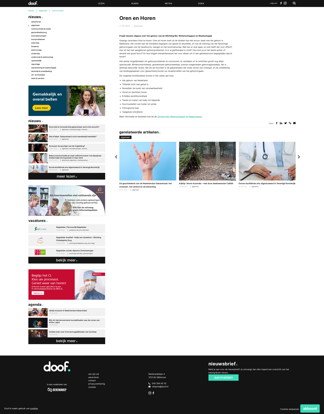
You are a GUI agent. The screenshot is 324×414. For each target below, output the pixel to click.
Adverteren (93, 377)
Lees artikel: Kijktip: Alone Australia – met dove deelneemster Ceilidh (207, 165)
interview (35, 43)
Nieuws (34, 17)
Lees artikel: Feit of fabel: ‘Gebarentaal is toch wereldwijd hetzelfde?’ (66, 138)
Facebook (281, 3)
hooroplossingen (38, 36)
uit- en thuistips (38, 75)
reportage (35, 64)
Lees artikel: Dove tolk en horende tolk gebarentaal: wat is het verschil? (66, 128)
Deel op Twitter (285, 123)
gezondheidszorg (39, 32)
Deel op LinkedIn (281, 123)
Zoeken (294, 3)
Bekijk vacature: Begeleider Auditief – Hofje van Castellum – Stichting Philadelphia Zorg (66, 240)
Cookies (92, 387)
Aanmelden (223, 377)
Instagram (285, 3)
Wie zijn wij (93, 374)
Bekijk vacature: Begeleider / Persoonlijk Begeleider (66, 228)
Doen (201, 3)
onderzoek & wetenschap (42, 57)
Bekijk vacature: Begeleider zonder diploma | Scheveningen (66, 252)
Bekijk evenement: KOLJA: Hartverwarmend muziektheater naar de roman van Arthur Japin (66, 323)
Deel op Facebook (276, 123)
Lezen (101, 3)
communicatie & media (41, 29)
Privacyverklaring (96, 383)
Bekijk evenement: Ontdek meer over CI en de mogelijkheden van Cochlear (66, 333)
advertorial (36, 22)
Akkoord (310, 408)
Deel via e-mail (294, 123)
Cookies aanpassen (289, 409)
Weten (168, 3)
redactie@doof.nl (160, 386)
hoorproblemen (38, 39)
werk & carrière (37, 78)
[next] (298, 157)
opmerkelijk (36, 60)
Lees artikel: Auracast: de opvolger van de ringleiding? (66, 148)
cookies (34, 408)
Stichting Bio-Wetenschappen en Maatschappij (179, 116)
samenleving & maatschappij (43, 68)
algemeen (138, 26)
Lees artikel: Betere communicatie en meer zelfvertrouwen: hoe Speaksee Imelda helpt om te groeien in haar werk (66, 158)
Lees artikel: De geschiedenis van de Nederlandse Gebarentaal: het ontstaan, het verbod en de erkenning (147, 166)
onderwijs (35, 53)
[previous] (116, 157)
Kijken (134, 3)
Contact (92, 380)
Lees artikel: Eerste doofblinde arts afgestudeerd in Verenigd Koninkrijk (267, 165)
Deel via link (290, 123)
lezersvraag (36, 50)
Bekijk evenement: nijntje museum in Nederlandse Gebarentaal (66, 312)
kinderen (35, 46)
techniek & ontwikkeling (41, 71)
